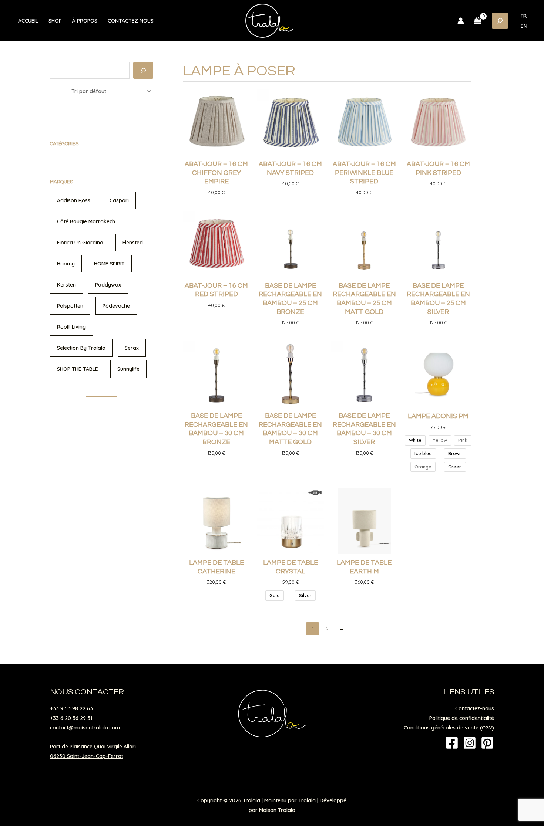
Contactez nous (131, 20)
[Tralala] (269, 20)
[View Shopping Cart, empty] (477, 20)
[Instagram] (469, 742)
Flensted (132, 242)
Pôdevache (116, 305)
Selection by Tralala (81, 348)
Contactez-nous (474, 708)
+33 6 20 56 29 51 (71, 718)
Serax (132, 348)
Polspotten (70, 305)
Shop (55, 20)
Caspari (119, 200)
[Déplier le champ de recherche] (500, 21)
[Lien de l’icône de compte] (460, 20)
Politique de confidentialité (461, 718)
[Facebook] (452, 742)
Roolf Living (71, 327)
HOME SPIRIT (109, 263)
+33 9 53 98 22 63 (71, 708)
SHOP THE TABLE (77, 369)
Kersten (66, 284)
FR (524, 16)
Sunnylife (128, 369)
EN (524, 26)
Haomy (66, 263)
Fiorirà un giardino (80, 242)
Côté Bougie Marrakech (86, 221)
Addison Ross (73, 200)
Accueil (28, 20)
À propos (84, 20)
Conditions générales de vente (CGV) (449, 727)
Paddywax (108, 284)
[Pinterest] (487, 742)
